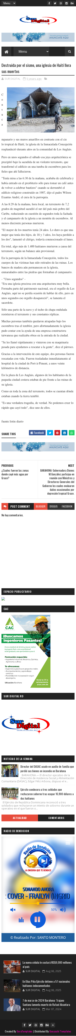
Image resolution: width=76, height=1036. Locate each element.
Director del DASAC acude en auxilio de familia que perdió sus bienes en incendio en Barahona (47, 768)
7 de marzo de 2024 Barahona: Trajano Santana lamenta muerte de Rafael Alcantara (46, 1002)
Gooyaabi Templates (60, 1031)
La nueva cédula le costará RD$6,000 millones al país (47, 964)
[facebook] (49, 3)
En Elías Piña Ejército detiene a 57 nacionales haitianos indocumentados (46, 983)
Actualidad (20, 818)
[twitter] (55, 3)
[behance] (72, 3)
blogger (40, 506)
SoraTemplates (25, 1031)
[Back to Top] (52, 1025)
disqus (54, 506)
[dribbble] (60, 3)
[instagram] (66, 3)
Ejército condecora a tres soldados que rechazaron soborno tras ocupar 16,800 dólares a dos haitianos (47, 793)
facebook (67, 506)
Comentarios (56, 818)
